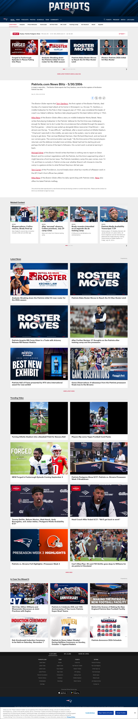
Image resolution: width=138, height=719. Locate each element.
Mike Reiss (35, 117)
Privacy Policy (71, 717)
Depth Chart (60, 665)
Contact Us (96, 684)
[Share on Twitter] (96, 99)
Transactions (60, 675)
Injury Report (60, 668)
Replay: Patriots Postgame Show (30, 34)
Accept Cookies (121, 713)
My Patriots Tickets (77, 665)
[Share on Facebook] (92, 99)
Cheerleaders (42, 681)
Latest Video (42, 665)
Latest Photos (42, 671)
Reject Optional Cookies (106, 713)
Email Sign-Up (96, 668)
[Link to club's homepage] (5, 19)
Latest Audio (42, 668)
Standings (60, 681)
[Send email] (100, 99)
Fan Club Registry (96, 665)
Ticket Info (77, 662)
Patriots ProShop (96, 662)
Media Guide (96, 678)
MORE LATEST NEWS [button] (69, 391)
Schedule (60, 678)
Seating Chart (77, 675)
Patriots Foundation (42, 675)
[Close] (135, 713)
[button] (64, 69)
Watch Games (77, 681)
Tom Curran (36, 170)
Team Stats (60, 671)
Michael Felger (37, 152)
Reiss (97, 178)
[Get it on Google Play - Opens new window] (75, 693)
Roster (60, 662)
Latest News (42, 662)
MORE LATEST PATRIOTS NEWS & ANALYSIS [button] (69, 74)
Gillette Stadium (77, 678)
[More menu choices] (61, 19)
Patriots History (42, 678)
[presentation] (127, 69)
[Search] (104, 19)
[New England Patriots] (69, 701)
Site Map (42, 684)
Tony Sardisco (62, 103)
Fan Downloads (96, 671)
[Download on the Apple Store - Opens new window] (62, 693)
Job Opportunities (96, 681)
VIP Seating (77, 671)
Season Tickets (77, 668)
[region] (69, 713)
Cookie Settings (90, 713)
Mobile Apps (96, 675)
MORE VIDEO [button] (69, 572)
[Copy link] (103, 98)
